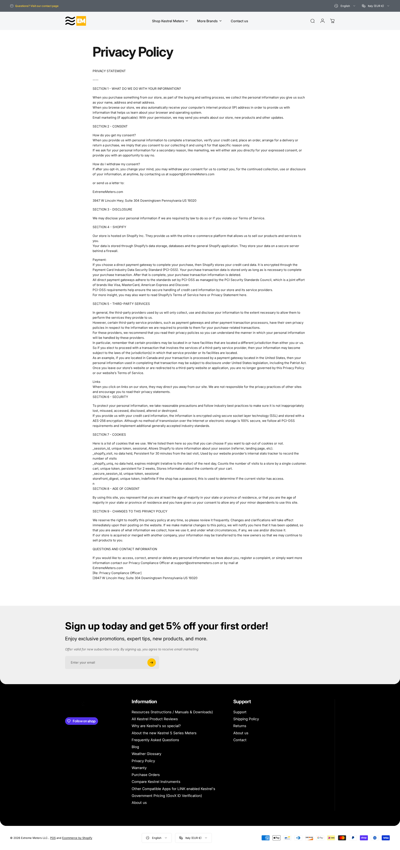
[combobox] (345, 6)
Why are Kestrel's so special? (156, 726)
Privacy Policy (143, 761)
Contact (240, 740)
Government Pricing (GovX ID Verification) (167, 796)
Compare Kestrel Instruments (156, 782)
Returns (239, 726)
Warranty (139, 768)
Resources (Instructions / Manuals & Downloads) (172, 712)
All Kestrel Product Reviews (155, 719)
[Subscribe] (151, 662)
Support (240, 712)
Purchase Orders (146, 775)
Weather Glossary (146, 754)
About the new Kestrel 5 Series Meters (164, 733)
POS (53, 838)
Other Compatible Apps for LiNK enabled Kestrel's (173, 789)
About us (139, 803)
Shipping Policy (246, 719)
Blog (135, 747)
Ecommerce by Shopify (77, 838)
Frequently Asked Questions (155, 740)
